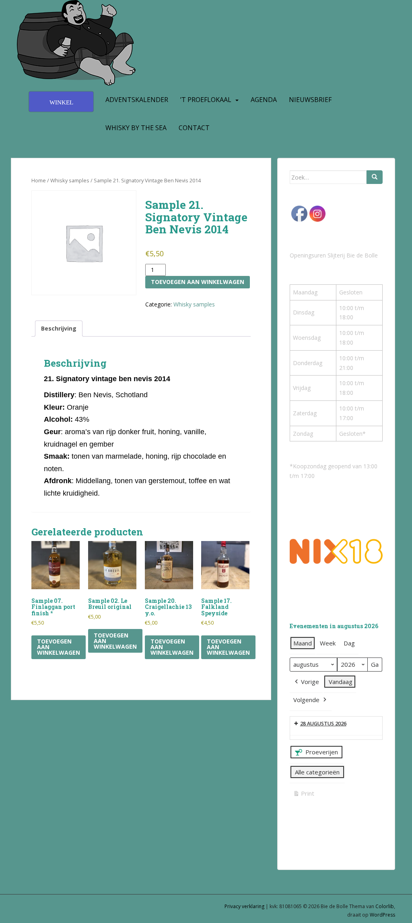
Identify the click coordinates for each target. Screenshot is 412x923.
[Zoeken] (375, 177)
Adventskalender (136, 99)
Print (303, 794)
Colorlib (384, 906)
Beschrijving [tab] (58, 328)
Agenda (264, 99)
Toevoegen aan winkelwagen (197, 282)
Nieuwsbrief (310, 99)
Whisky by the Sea (136, 127)
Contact (194, 127)
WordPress (382, 914)
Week (328, 643)
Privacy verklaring (244, 906)
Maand (302, 643)
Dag (349, 643)
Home (38, 180)
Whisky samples (69, 180)
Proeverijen (321, 752)
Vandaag (340, 682)
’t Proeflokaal (205, 99)
